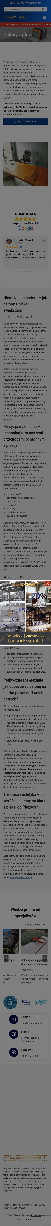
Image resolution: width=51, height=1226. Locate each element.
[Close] (47, 583)
